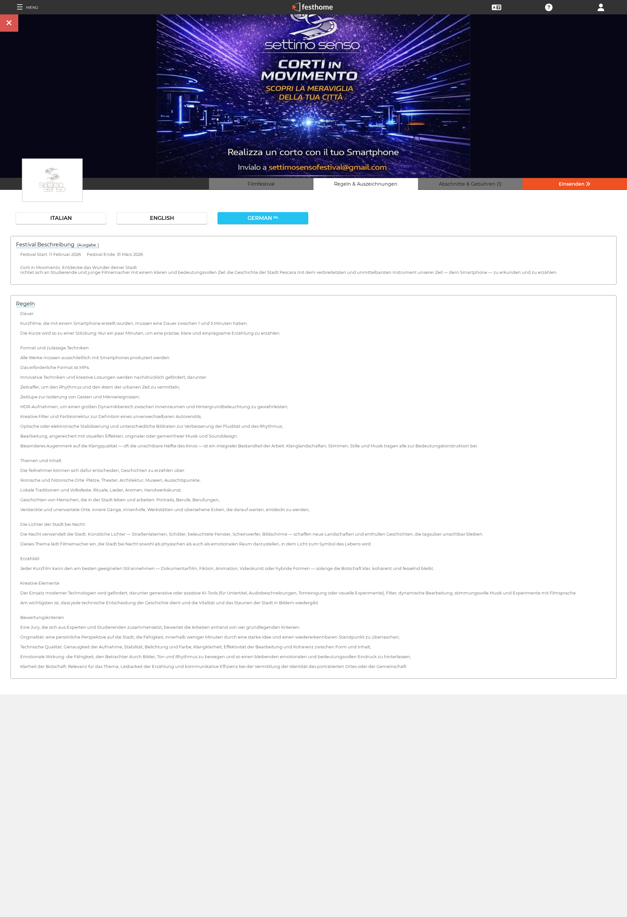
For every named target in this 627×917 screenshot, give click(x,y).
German (263, 218)
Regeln (25, 304)
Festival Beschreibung (57, 245)
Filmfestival (261, 184)
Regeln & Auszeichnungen (365, 184)
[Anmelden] (601, 6)
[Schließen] (9, 23)
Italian (61, 218)
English (162, 218)
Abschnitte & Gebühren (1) (470, 184)
